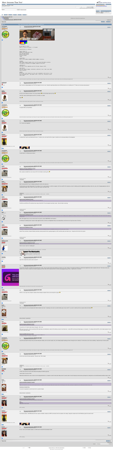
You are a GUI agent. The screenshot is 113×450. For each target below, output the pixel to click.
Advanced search (23, 9)
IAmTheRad (4, 368)
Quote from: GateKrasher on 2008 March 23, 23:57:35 (27, 242)
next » (111, 442)
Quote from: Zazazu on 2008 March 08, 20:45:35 (26, 199)
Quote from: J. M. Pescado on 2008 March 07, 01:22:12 (27, 168)
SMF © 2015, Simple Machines (60, 447)
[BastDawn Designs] (3, 148)
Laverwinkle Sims (28, 318)
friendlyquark (4, 82)
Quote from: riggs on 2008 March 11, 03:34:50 (26, 227)
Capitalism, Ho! (22, 193)
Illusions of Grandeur (22, 318)
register (12, 5)
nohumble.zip (22, 44)
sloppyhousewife (5, 240)
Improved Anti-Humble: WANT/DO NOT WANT (13, 19)
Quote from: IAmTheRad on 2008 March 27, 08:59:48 (27, 382)
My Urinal (21, 194)
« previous (108, 442)
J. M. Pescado (4, 26)
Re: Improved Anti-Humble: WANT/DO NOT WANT (33, 82)
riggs (3, 212)
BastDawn (3, 134)
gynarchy (3, 265)
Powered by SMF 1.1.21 (52, 447)
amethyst (102, 12)
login (9, 5)
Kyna (3, 321)
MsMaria (3, 91)
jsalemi (3, 166)
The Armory (6, 18)
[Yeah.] (3, 319)
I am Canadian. (22, 179)
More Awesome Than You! (7, 16)
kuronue (3, 396)
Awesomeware (6, 17)
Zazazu (3, 181)
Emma (3, 379)
